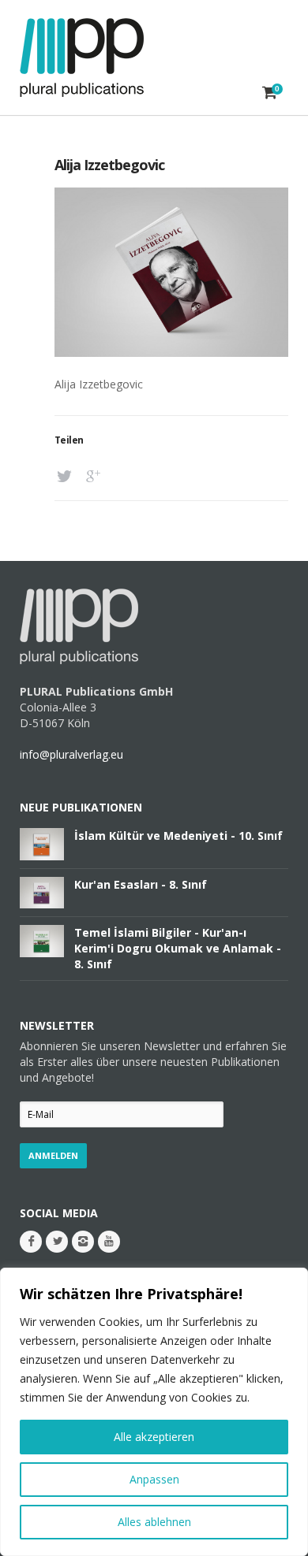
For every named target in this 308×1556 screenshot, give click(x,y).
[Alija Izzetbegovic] (171, 352)
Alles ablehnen (154, 1521)
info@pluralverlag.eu (71, 754)
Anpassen (154, 1479)
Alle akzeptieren (154, 1436)
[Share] (66, 476)
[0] (269, 92)
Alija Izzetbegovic (109, 164)
